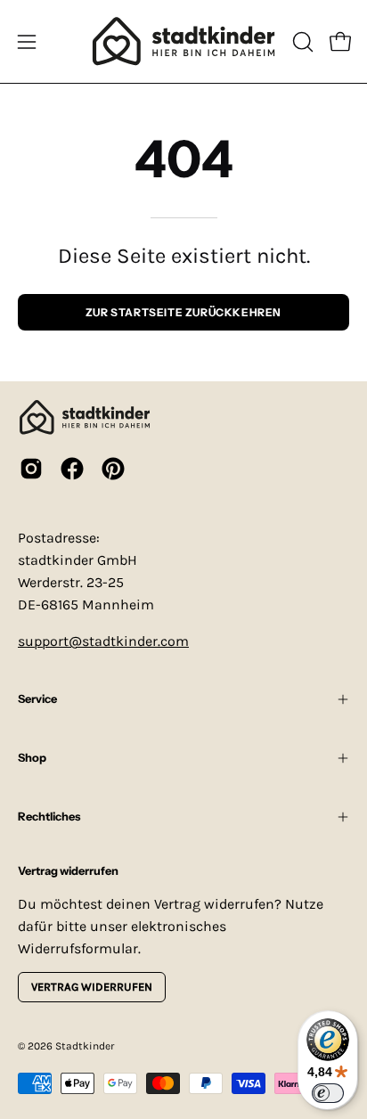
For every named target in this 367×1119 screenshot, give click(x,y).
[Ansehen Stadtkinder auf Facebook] (72, 468)
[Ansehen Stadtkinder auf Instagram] (31, 468)
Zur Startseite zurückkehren (183, 312)
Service (37, 699)
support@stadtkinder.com (103, 641)
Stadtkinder (84, 1046)
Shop (32, 757)
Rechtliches (49, 816)
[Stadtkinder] (183, 41)
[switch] (328, 1093)
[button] (301, 41)
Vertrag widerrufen (91, 986)
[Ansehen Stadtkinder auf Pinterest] (113, 468)
